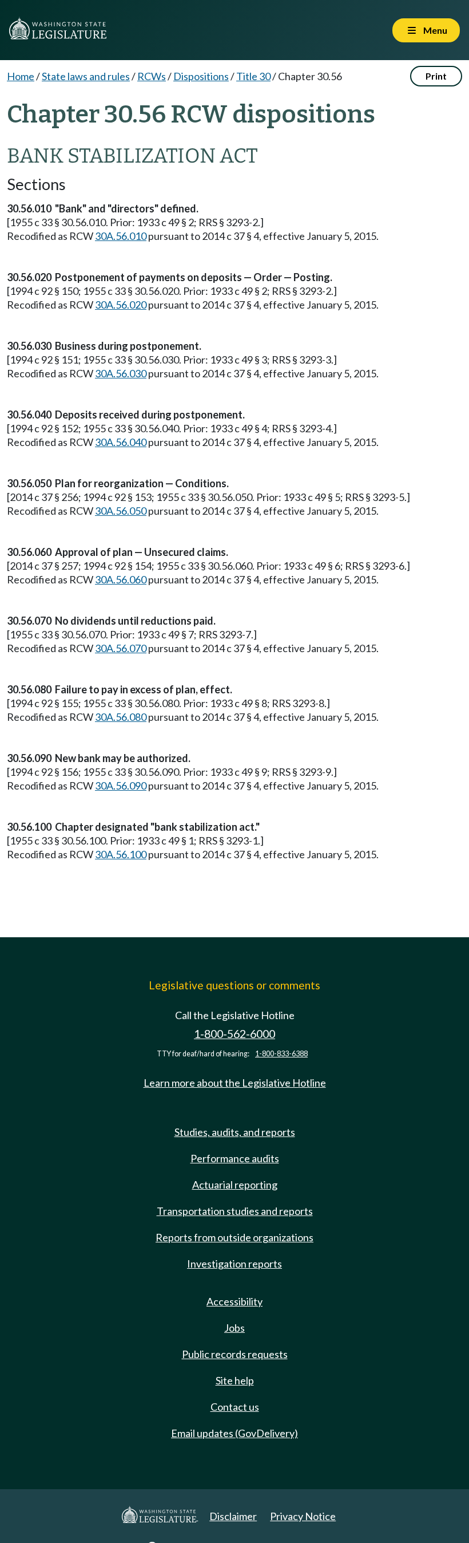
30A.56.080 (120, 717)
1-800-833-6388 (281, 1053)
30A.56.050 (120, 510)
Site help (235, 1380)
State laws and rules (86, 76)
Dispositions (201, 76)
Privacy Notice (303, 1516)
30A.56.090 (120, 785)
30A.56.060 (120, 579)
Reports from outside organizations (234, 1237)
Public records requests (235, 1354)
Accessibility (234, 1301)
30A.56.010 (120, 236)
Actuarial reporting (234, 1184)
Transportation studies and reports (235, 1211)
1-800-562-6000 (234, 1033)
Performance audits (234, 1158)
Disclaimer (233, 1516)
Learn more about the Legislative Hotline (235, 1082)
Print (436, 75)
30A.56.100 (120, 854)
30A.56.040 (120, 442)
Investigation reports (234, 1263)
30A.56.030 (120, 373)
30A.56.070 (120, 648)
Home (20, 76)
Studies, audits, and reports (234, 1132)
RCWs (151, 76)
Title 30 (253, 76)
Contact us (234, 1406)
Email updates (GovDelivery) (234, 1433)
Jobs (234, 1327)
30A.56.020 (120, 304)
